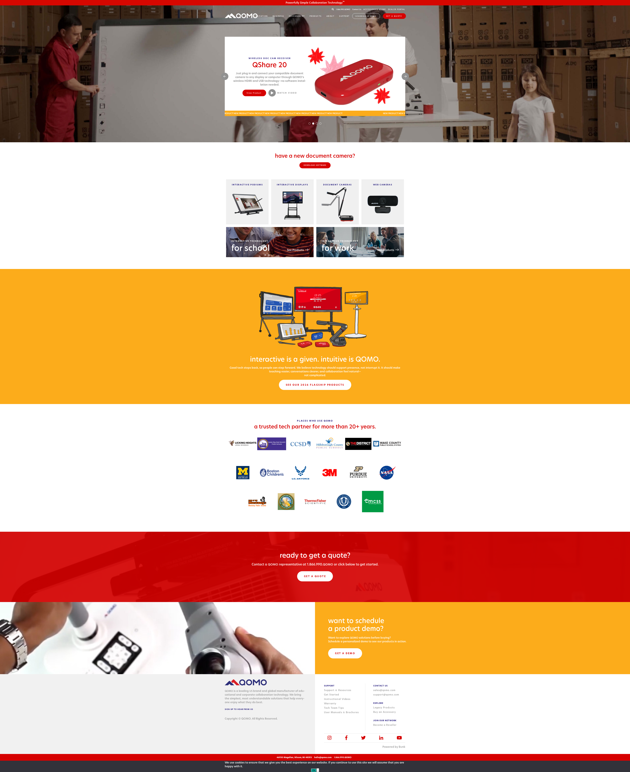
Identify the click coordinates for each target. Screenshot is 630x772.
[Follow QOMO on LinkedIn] (381, 738)
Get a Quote (394, 16)
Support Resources (337, 690)
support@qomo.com (386, 694)
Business (278, 16)
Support (344, 16)
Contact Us (356, 9)
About (330, 16)
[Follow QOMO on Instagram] (329, 738)
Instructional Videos (337, 699)
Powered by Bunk (393, 747)
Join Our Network (385, 720)
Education (261, 16)
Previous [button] (224, 76)
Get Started (331, 694)
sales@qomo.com (384, 690)
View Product (254, 91)
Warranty (330, 703)
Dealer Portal (396, 9)
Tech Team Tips (334, 708)
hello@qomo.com (323, 757)
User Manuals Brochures (341, 712)
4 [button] (320, 123)
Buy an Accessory (384, 712)
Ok (313, 770)
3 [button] (317, 123)
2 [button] (313, 123)
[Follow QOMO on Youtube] (399, 738)
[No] (317, 770)
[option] (315, 76)
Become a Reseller (385, 725)
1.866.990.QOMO (343, 9)
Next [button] (405, 76)
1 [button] (310, 123)
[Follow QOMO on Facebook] (346, 738)
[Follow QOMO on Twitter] (363, 738)
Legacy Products (384, 707)
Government (297, 16)
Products (316, 16)
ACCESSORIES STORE (374, 9)
